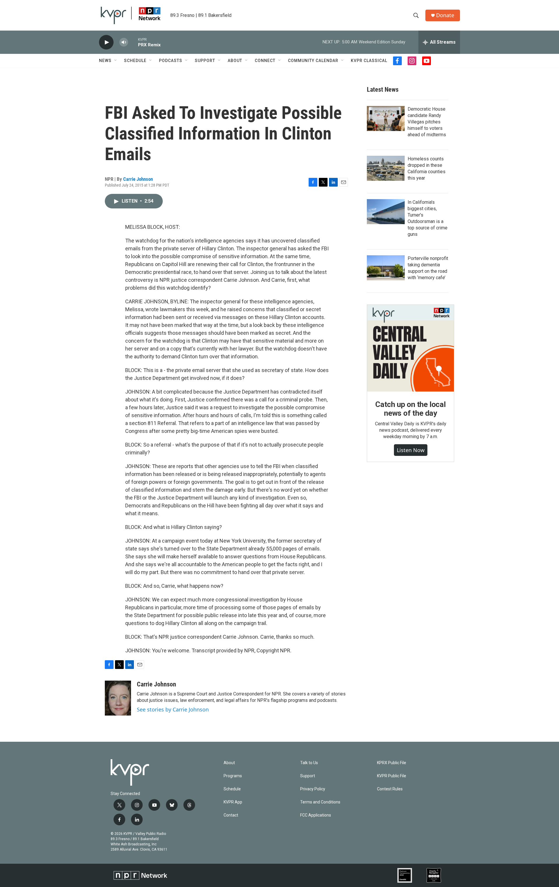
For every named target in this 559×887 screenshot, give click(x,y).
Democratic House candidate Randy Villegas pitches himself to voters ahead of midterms (427, 121)
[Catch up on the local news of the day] (410, 348)
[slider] (133, 42)
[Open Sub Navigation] (116, 60)
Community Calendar (313, 60)
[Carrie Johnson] (118, 698)
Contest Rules (390, 789)
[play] (106, 42)
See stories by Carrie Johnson (173, 709)
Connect (265, 60)
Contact (231, 815)
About (235, 60)
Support (205, 60)
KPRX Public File (391, 763)
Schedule (135, 60)
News (105, 60)
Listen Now (410, 450)
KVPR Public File (391, 776)
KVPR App (233, 802)
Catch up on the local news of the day (410, 408)
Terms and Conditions (320, 802)
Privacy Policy (312, 789)
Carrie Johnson (138, 179)
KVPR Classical (369, 60)
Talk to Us (309, 763)
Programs (233, 776)
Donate (445, 15)
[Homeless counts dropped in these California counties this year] (386, 168)
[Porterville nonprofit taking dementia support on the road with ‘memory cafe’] (386, 267)
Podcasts (170, 60)
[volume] (124, 42)
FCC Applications (315, 815)
